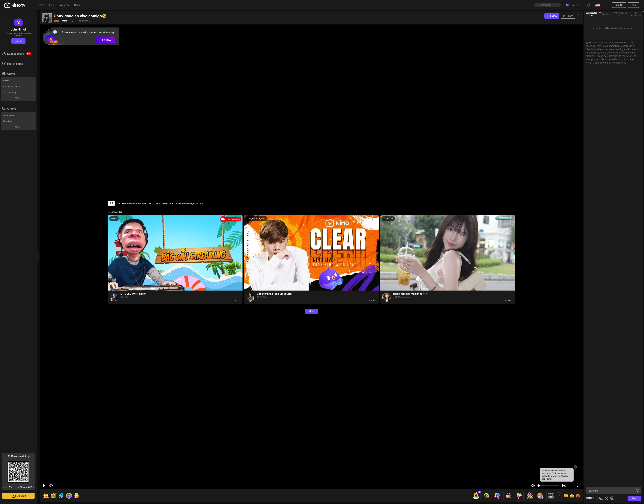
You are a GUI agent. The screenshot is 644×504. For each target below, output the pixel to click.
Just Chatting (9, 92)
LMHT (6, 80)
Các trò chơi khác (11, 86)
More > (18, 98)
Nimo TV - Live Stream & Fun (18, 471)
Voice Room (8, 115)
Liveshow (7, 121)
